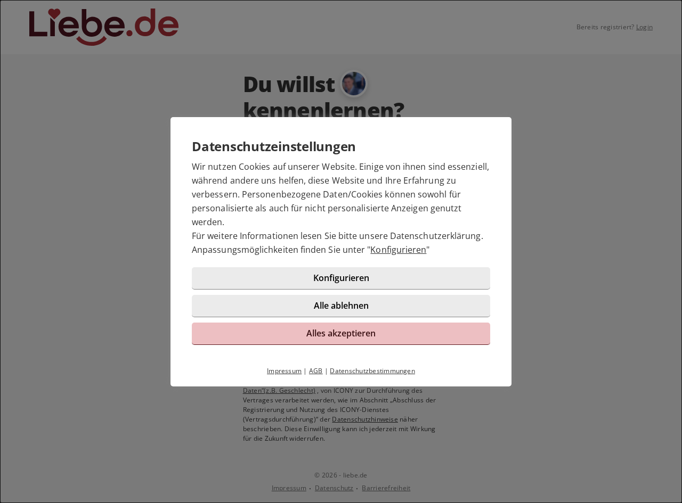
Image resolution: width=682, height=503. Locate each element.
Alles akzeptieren (341, 333)
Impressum (284, 370)
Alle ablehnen (341, 305)
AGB (316, 370)
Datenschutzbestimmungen (372, 370)
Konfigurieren (398, 249)
